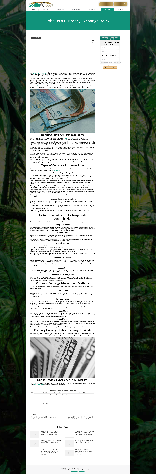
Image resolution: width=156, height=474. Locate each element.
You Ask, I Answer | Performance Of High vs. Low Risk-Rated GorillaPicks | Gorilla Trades (85, 433)
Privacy (113, 65)
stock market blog (75, 392)
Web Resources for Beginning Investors (68, 394)
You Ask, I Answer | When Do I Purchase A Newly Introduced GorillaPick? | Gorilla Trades (49, 451)
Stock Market (48, 392)
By (65, 390)
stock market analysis (66, 392)
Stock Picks (52, 394)
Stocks (57, 394)
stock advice (36, 392)
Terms (110, 65)
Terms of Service (74, 471)
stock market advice (57, 392)
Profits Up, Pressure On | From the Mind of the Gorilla (84, 441)
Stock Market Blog (36, 37)
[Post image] (34, 434)
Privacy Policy (82, 471)
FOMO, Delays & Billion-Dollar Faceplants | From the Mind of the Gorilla (84, 451)
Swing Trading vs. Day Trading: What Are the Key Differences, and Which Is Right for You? (49, 433)
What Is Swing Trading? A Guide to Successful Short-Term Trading (51, 441)
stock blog (43, 392)
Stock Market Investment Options (87, 392)
